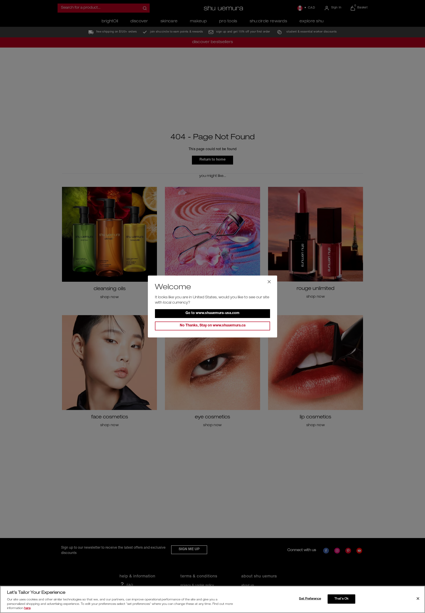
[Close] (418, 598)
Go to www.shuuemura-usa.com (212, 313)
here (27, 608)
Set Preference (310, 599)
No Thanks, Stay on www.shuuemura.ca (212, 326)
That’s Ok (341, 599)
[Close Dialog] (269, 281)
